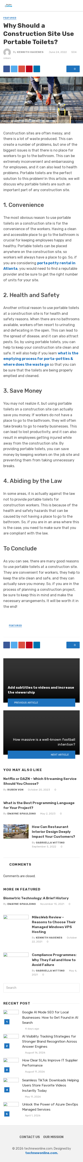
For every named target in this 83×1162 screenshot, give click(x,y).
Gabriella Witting (50, 842)
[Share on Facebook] (6, 69)
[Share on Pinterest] (29, 69)
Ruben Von (15, 789)
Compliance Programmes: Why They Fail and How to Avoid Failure (54, 960)
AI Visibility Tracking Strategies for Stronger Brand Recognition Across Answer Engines (49, 1041)
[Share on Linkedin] (36, 69)
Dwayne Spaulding (21, 813)
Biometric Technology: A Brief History (36, 898)
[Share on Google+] (21, 69)
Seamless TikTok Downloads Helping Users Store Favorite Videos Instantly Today (50, 1085)
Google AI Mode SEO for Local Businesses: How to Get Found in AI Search (50, 1017)
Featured (9, 18)
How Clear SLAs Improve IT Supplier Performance (50, 1062)
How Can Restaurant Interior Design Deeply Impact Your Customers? (53, 832)
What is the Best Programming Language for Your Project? (39, 805)
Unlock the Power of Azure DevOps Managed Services (50, 1106)
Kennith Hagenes (30, 52)
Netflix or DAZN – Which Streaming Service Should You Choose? (40, 781)
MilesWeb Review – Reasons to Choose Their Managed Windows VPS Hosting (54, 924)
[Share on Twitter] (14, 69)
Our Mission (53, 1137)
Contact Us (29, 1137)
